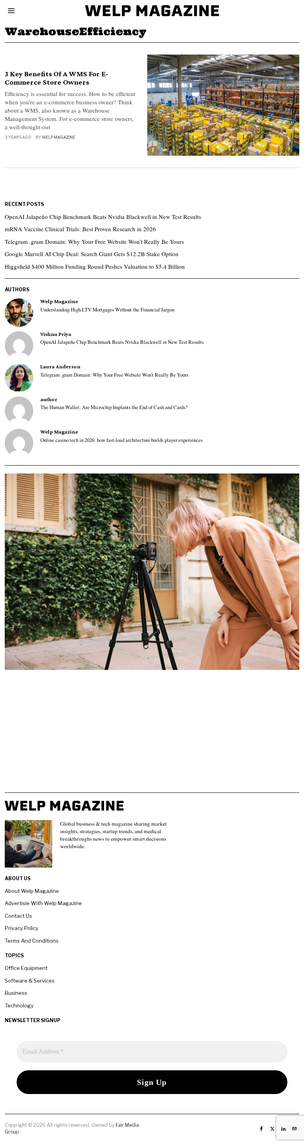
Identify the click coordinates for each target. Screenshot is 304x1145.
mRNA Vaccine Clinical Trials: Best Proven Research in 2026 (80, 229)
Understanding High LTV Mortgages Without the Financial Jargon (107, 310)
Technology (19, 1005)
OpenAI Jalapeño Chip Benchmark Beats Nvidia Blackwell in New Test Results (103, 217)
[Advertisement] (152, 737)
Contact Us (18, 916)
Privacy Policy (21, 928)
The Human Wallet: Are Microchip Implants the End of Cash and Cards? (114, 407)
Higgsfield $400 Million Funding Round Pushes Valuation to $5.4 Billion (95, 266)
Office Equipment (26, 968)
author (48, 399)
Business (16, 993)
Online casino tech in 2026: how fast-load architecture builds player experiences (121, 440)
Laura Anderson (60, 367)
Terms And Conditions (32, 941)
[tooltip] (19, 312)
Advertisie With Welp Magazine (43, 903)
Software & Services (30, 980)
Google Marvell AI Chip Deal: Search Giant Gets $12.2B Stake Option (92, 254)
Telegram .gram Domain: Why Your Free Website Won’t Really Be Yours (94, 241)
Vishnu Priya (55, 334)
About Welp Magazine (32, 891)
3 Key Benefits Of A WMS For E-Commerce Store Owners (56, 78)
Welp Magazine (58, 137)
